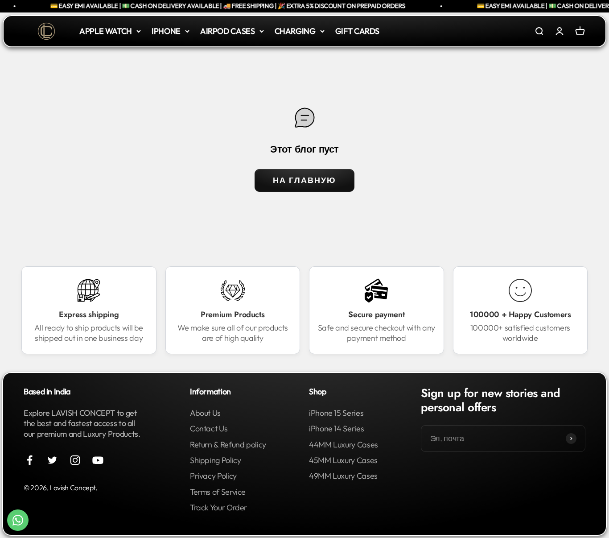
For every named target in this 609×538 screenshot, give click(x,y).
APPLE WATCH (105, 31)
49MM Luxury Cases (343, 476)
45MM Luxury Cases (343, 460)
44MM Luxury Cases (343, 444)
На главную (304, 180)
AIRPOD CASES (227, 31)
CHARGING (295, 31)
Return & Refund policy (228, 444)
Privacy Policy (213, 476)
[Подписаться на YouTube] (98, 460)
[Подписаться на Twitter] (52, 460)
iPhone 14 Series (336, 428)
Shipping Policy (215, 460)
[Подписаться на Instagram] (75, 460)
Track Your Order (218, 507)
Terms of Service (218, 492)
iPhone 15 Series (336, 413)
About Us (205, 413)
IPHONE (166, 31)
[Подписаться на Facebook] (30, 460)
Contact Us (208, 428)
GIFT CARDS (357, 31)
